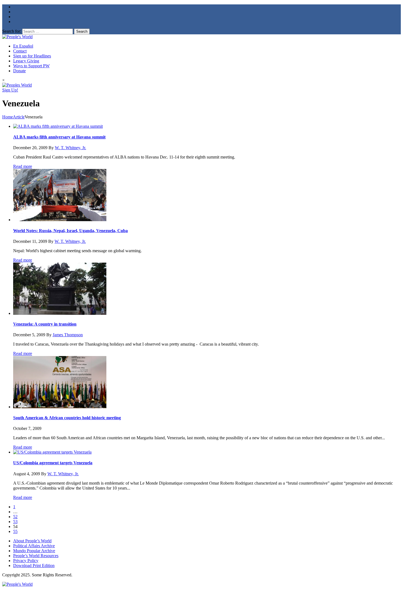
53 (15, 521)
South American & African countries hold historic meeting (67, 417)
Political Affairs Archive (34, 545)
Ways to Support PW (31, 65)
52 (15, 516)
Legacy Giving (26, 61)
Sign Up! (10, 90)
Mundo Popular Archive (34, 550)
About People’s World (32, 540)
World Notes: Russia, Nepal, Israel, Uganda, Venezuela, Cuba (70, 230)
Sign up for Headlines (32, 56)
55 (15, 531)
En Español (23, 46)
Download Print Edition (34, 565)
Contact (20, 51)
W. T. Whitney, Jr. (70, 147)
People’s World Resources (35, 555)
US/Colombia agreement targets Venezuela (52, 462)
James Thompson (68, 334)
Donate (19, 70)
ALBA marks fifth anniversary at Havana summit (59, 137)
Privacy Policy (25, 560)
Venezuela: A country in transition (44, 324)
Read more (22, 166)
